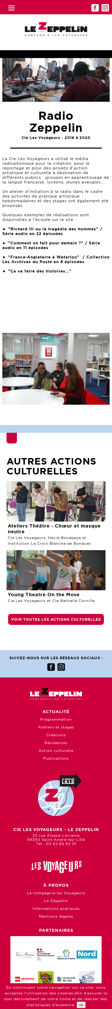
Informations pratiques (56, 917)
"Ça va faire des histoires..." (40, 271)
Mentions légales (56, 925)
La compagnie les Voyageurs (56, 902)
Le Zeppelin (56, 910)
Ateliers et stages (56, 736)
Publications (56, 767)
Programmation (56, 728)
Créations (56, 744)
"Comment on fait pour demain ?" (45, 243)
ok (81, 1005)
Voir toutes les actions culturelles (56, 628)
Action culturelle (56, 759)
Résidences (56, 752)
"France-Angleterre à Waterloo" (43, 257)
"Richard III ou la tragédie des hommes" (53, 229)
